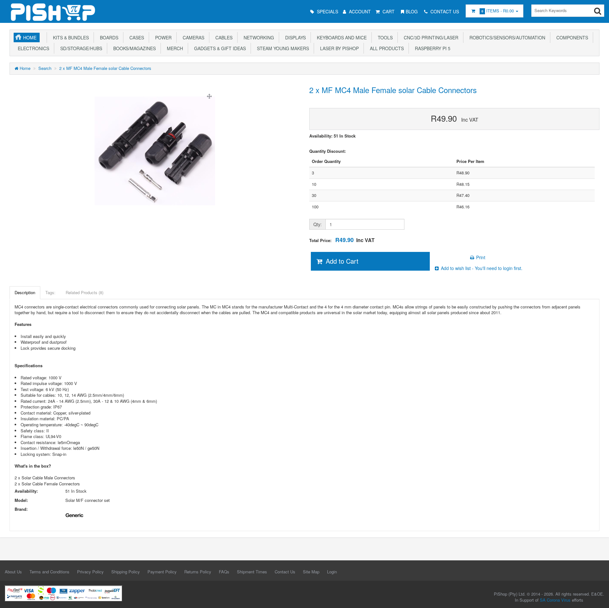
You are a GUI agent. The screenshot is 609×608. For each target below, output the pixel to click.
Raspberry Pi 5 (431, 48)
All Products (385, 48)
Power (162, 37)
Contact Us (285, 572)
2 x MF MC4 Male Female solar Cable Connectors (105, 68)
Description (25, 292)
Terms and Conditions (49, 572)
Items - (497, 11)
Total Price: (342, 240)
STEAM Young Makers (281, 48)
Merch (173, 48)
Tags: (50, 292)
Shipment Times (252, 572)
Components (571, 37)
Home (29, 37)
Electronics (32, 48)
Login (332, 572)
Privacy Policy (90, 572)
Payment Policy (162, 572)
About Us (13, 572)
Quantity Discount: (327, 151)
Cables (222, 37)
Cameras (192, 37)
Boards (107, 37)
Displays (294, 37)
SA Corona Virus (555, 600)
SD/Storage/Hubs (80, 48)
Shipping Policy (125, 572)
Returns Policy (197, 572)
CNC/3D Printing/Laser (429, 37)
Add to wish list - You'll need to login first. (481, 268)
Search (44, 68)
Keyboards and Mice (340, 37)
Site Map (311, 572)
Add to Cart (341, 261)
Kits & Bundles (69, 37)
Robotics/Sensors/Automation (506, 37)
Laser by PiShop (338, 48)
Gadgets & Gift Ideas (219, 48)
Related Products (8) (84, 292)
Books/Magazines (133, 48)
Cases (135, 37)
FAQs (224, 572)
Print (480, 257)
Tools (384, 37)
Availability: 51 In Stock (332, 136)
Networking (257, 37)
